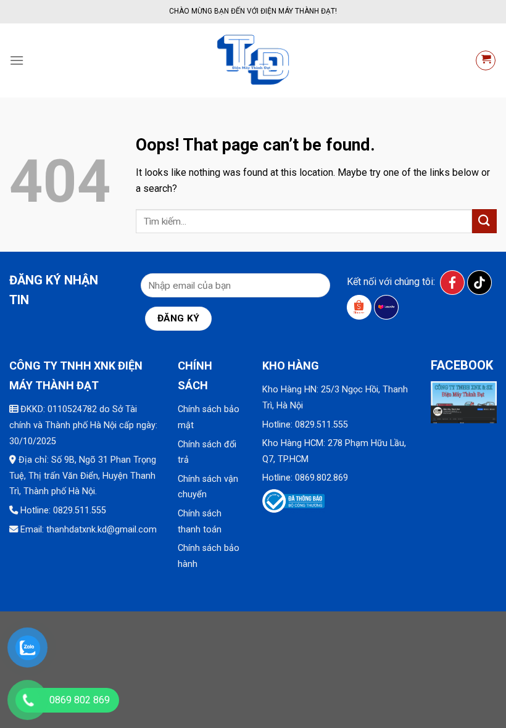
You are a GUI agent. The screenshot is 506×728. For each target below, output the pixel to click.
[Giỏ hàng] (486, 60)
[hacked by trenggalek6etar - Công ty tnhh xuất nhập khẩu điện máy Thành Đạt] (253, 60)
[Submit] (484, 221)
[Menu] (16, 60)
